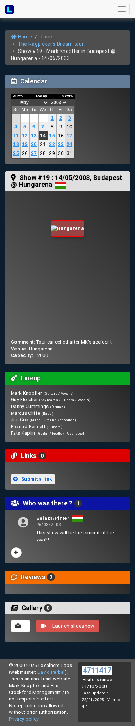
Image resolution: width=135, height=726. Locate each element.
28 (43, 153)
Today (41, 96)
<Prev (18, 96)
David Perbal (51, 672)
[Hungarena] (67, 228)
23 (61, 144)
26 (25, 153)
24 (70, 144)
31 (70, 153)
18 (16, 144)
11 (16, 136)
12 (25, 136)
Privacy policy (24, 719)
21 (43, 144)
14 (43, 136)
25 (16, 153)
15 (52, 136)
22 (52, 144)
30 (61, 153)
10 (70, 127)
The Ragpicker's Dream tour (51, 44)
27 (34, 153)
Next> (67, 96)
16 (61, 136)
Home (24, 37)
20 (34, 144)
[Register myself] (16, 552)
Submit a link (36, 479)
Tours (47, 37)
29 (52, 153)
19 (25, 144)
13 (34, 136)
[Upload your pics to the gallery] (20, 626)
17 (70, 136)
